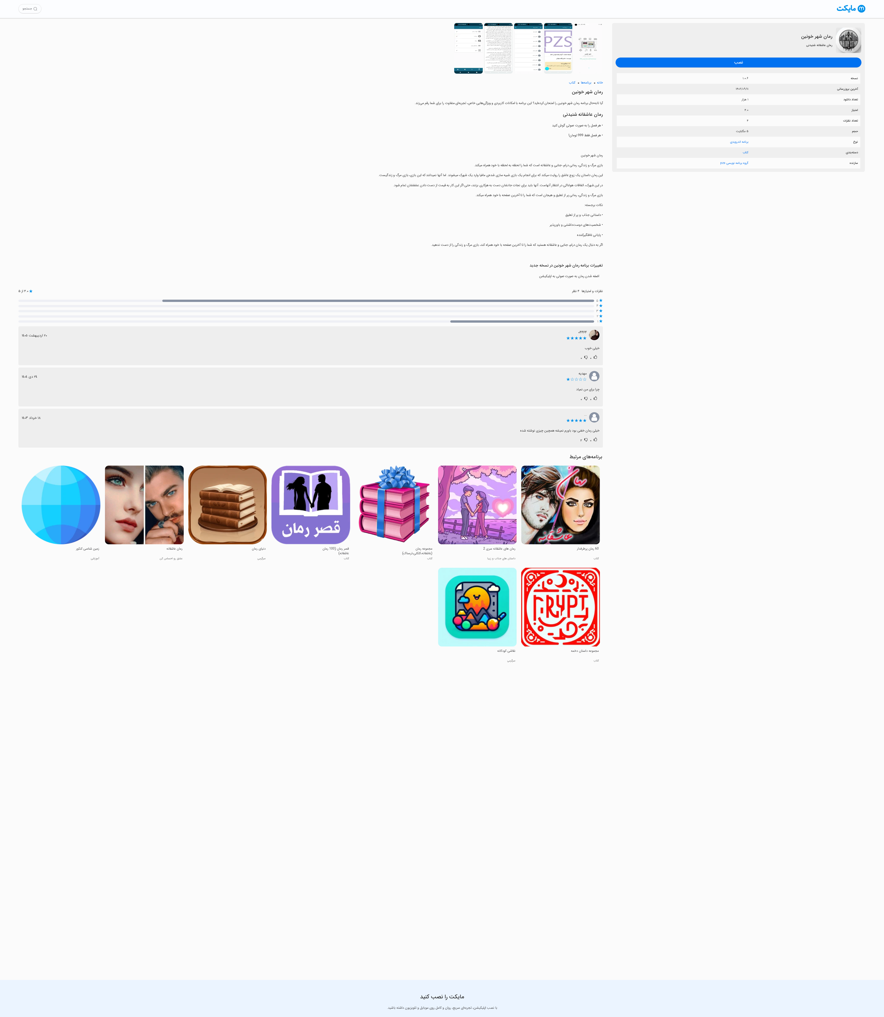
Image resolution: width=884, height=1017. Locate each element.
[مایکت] (851, 12)
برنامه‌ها (586, 82)
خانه (600, 82)
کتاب (745, 152)
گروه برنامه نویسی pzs (734, 163)
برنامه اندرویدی (739, 141)
